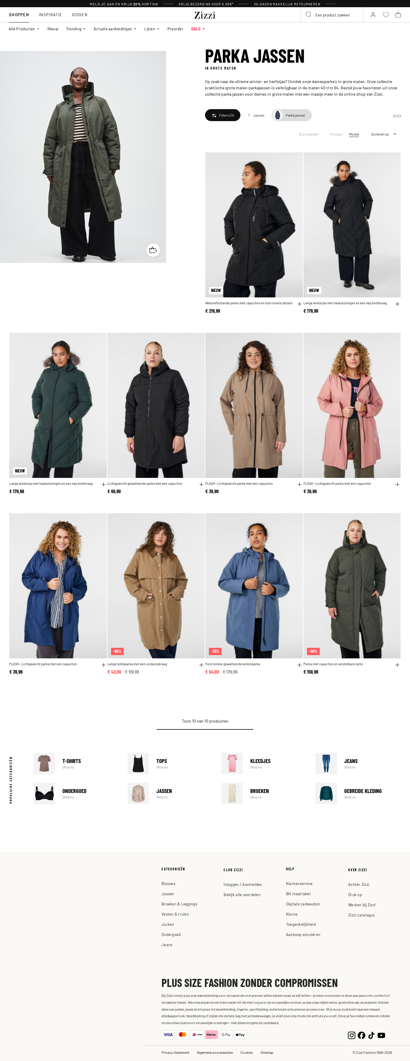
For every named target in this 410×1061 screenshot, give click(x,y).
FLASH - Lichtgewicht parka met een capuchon (239, 483)
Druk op (355, 894)
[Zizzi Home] (205, 14)
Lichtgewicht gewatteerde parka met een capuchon (144, 483)
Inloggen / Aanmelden (243, 884)
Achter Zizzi (358, 884)
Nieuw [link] (52, 28)
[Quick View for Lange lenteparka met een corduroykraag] (201, 665)
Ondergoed (76, 793)
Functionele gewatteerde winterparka (232, 664)
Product (336, 134)
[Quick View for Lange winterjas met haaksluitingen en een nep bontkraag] (397, 304)
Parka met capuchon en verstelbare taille (333, 664)
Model (354, 134)
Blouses (168, 883)
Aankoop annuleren (303, 934)
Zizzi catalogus (361, 914)
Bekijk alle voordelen (242, 894)
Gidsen (80, 14)
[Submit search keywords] (309, 15)
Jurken (167, 924)
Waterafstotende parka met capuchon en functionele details (248, 303)
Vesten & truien (175, 913)
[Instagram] (351, 1034)
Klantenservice (299, 883)
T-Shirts (76, 763)
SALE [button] (196, 28)
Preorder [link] (175, 28)
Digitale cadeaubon (303, 903)
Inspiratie (50, 14)
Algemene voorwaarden (215, 1052)
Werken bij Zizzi (361, 904)
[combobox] (332, 14)
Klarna (292, 913)
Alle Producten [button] (22, 28)
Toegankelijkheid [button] (301, 924)
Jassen (170, 793)
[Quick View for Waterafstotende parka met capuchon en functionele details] (299, 304)
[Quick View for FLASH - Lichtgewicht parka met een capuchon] (299, 484)
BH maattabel (298, 893)
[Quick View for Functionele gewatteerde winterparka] (299, 665)
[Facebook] (361, 1034)
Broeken (264, 793)
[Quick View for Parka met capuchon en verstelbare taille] (397, 665)
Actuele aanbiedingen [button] (113, 28)
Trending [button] (73, 28)
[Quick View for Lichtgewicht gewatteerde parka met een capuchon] (201, 484)
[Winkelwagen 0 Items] (398, 15)
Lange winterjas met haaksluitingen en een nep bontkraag (345, 303)
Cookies (246, 1052)
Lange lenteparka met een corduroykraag (137, 664)
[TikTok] (371, 1034)
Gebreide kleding (358, 793)
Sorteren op (380, 134)
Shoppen (19, 14)
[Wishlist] (294, 160)
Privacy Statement (175, 1052)
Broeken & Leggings (179, 903)
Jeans (358, 763)
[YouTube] (381, 1034)
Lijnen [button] (149, 28)
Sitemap (267, 1052)
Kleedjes (264, 763)
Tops (170, 763)
